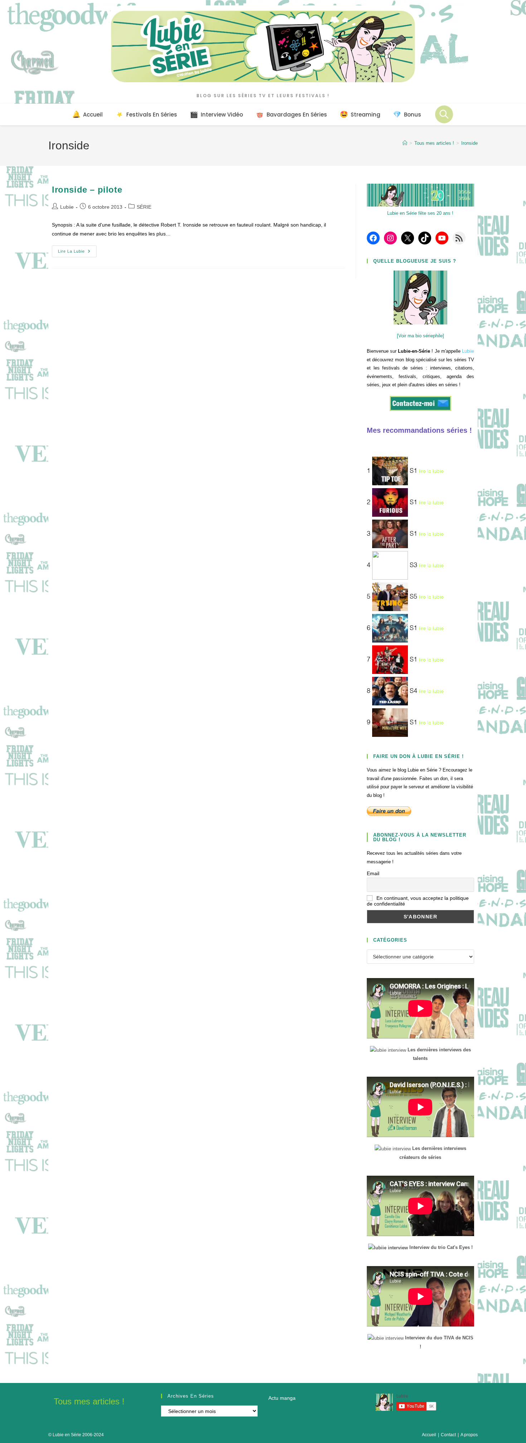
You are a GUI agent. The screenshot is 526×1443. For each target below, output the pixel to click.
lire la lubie (431, 471)
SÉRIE (144, 207)
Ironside (469, 143)
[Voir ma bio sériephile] (420, 335)
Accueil (429, 1434)
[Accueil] (405, 143)
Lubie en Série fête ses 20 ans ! (420, 213)
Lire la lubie (77, 253)
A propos (469, 1434)
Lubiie (67, 207)
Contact (448, 1434)
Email (373, 873)
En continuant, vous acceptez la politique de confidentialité (418, 901)
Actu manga (282, 1398)
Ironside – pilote (87, 189)
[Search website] (444, 114)
